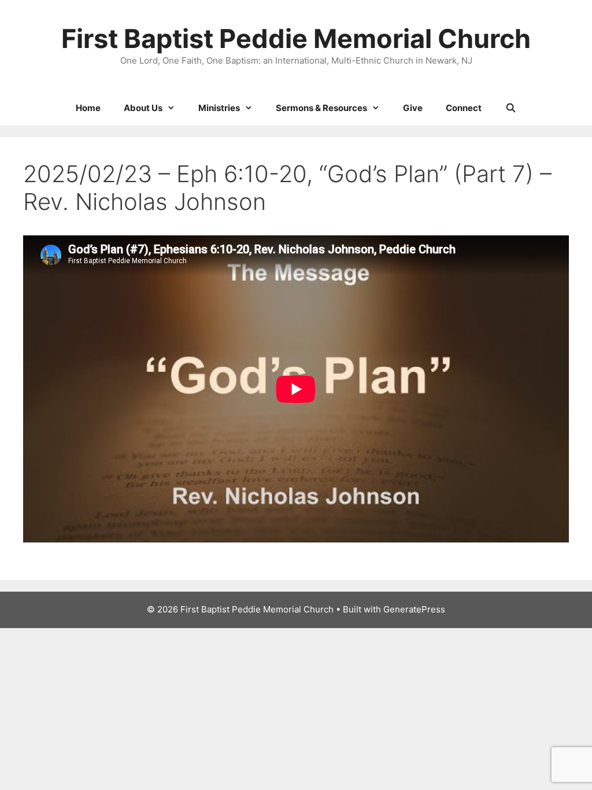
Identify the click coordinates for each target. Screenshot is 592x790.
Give (413, 107)
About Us (143, 107)
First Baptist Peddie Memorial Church (296, 38)
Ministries (219, 107)
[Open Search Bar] (510, 108)
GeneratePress (414, 609)
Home (88, 107)
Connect (464, 107)
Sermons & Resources (321, 107)
